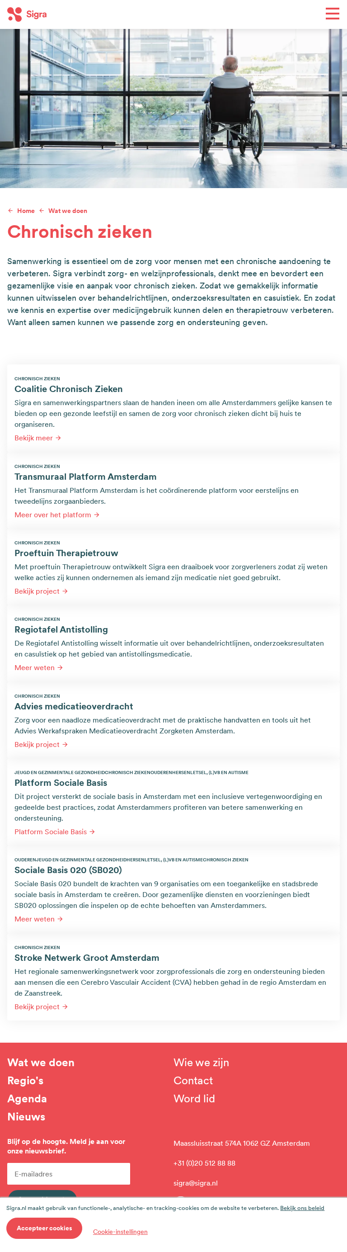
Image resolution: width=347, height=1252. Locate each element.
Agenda (27, 1098)
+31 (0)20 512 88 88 (204, 1162)
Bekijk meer (33, 437)
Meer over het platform (52, 514)
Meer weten (34, 667)
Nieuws (26, 1116)
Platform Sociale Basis (50, 831)
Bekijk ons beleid (302, 1208)
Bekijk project (37, 590)
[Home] (90, 14)
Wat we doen (41, 1062)
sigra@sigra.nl (196, 1182)
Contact (193, 1080)
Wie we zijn (201, 1062)
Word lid (194, 1098)
